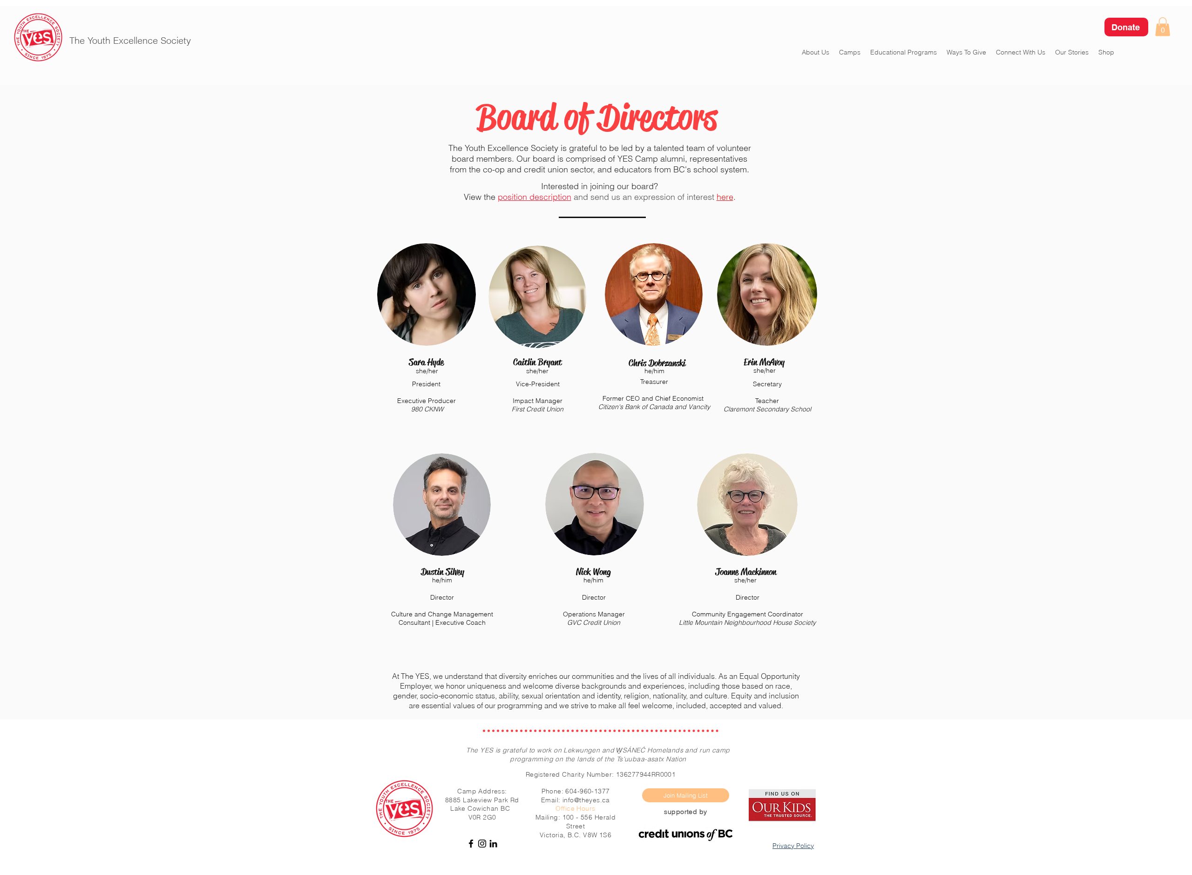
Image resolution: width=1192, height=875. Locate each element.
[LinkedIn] (493, 843)
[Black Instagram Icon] (482, 843)
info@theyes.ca (586, 800)
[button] (1163, 26)
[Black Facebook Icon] (471, 843)
